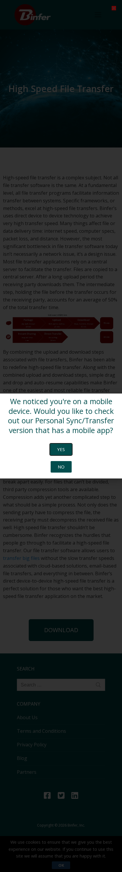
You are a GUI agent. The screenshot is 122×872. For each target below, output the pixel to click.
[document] (61, 436)
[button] (114, 8)
